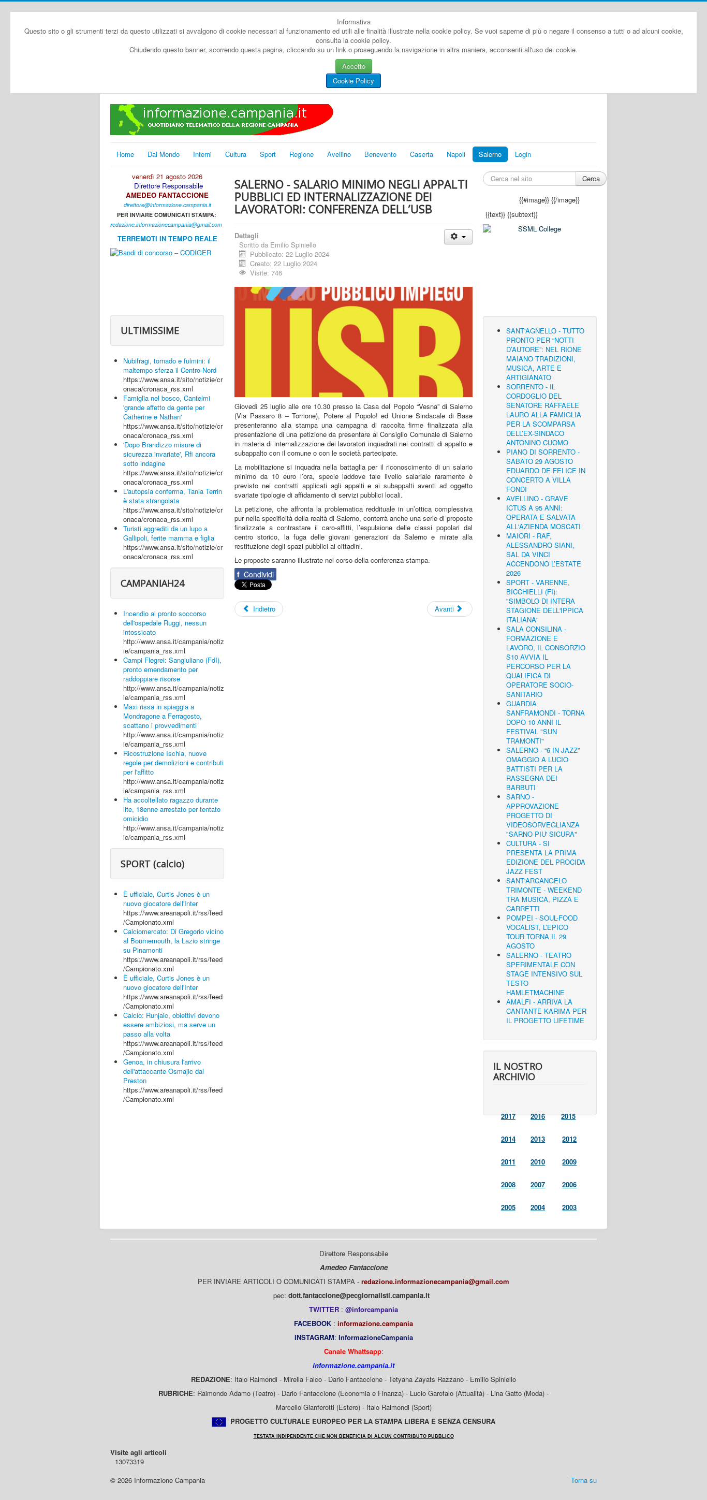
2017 (508, 1116)
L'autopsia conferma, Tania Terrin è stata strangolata (172, 495)
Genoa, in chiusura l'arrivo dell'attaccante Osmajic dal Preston (163, 1071)
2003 (569, 1207)
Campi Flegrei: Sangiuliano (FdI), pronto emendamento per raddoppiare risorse (172, 669)
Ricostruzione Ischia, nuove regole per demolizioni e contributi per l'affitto (173, 762)
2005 (508, 1207)
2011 (508, 1162)
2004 (538, 1207)
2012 (569, 1139)
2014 (508, 1139)
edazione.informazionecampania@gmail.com (167, 224)
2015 (568, 1116)
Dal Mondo (164, 154)
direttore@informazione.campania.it (167, 205)
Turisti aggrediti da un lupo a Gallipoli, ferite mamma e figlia (168, 533)
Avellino (339, 154)
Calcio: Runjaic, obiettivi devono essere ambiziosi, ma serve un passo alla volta (171, 1024)
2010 (538, 1162)
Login (523, 154)
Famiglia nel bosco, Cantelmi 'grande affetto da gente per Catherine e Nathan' (166, 407)
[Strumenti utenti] (458, 236)
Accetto (353, 66)
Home (125, 154)
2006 (569, 1184)
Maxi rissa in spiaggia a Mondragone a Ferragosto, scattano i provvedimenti (162, 716)
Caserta (421, 154)
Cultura (235, 154)
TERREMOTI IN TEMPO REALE (167, 238)
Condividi (255, 574)
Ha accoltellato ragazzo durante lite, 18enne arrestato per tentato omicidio (171, 809)
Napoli (456, 154)
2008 (508, 1184)
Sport (268, 154)
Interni (202, 154)
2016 (538, 1116)
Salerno (490, 154)
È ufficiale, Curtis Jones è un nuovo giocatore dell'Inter (166, 898)
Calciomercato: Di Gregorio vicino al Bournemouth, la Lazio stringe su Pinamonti (173, 940)
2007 (538, 1184)
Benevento (380, 154)
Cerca (591, 178)
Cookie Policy (353, 80)
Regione (301, 154)
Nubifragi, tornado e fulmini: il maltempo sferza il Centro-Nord (169, 365)
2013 (538, 1139)
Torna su (584, 1480)
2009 (569, 1162)
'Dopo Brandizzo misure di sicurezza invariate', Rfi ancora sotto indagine (169, 454)
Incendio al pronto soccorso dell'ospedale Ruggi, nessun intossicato (165, 622)
